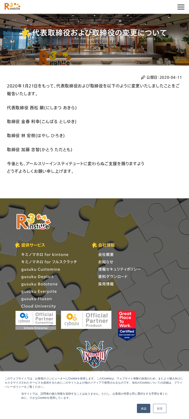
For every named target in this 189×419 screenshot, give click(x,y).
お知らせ (105, 261)
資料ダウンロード (113, 276)
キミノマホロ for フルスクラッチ (49, 261)
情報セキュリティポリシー (119, 269)
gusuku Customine (40, 269)
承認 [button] (143, 408)
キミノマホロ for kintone (45, 254)
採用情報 (106, 283)
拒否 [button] (159, 408)
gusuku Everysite (39, 291)
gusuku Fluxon (36, 298)
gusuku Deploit (37, 276)
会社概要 (106, 254)
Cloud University (38, 305)
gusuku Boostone (39, 283)
